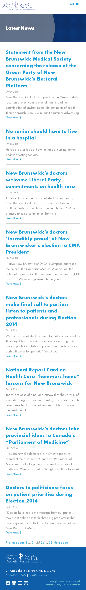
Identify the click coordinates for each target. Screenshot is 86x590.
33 (51, 542)
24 (33, 542)
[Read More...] (13, 117)
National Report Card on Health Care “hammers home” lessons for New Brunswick (43, 376)
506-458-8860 (16, 575)
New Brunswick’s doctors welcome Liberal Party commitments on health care (40, 179)
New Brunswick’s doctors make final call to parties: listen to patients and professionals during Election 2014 (41, 310)
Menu (74, 4)
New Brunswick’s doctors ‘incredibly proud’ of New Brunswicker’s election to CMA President (43, 242)
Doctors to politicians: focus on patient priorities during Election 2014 (39, 494)
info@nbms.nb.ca (39, 575)
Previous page (15, 542)
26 (43, 542)
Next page (60, 542)
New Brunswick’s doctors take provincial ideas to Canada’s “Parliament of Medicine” (43, 435)
